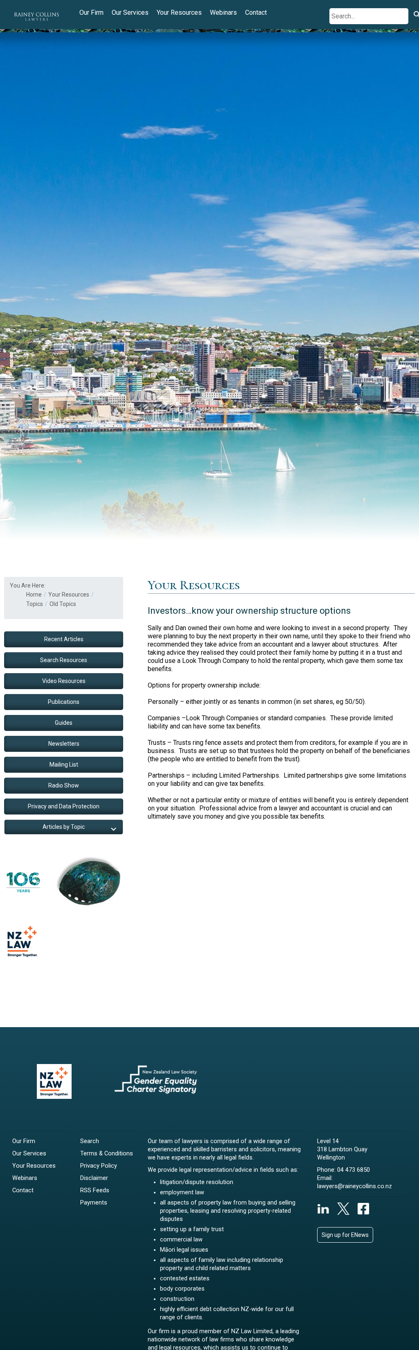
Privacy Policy (98, 1165)
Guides (63, 722)
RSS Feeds (94, 1190)
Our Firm (91, 12)
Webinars (223, 12)
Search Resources (63, 660)
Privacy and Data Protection (63, 806)
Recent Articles (63, 639)
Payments (93, 1202)
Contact (256, 12)
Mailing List (64, 764)
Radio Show (63, 785)
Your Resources (179, 12)
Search (89, 1141)
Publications (63, 702)
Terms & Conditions (106, 1153)
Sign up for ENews (345, 1235)
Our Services (130, 12)
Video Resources (64, 681)
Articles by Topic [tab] (64, 827)
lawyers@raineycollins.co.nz (354, 1186)
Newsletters (63, 743)
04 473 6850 (353, 1169)
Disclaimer (94, 1178)
